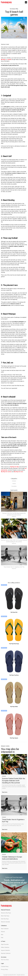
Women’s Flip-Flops (6, 913)
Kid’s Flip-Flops (5, 918)
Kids (2, 937)
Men (2, 934)
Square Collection (5, 950)
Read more (14, 516)
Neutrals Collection (6, 953)
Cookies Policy (4, 966)
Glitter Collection (5, 947)
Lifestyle (14, 481)
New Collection (5, 928)
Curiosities (14, 486)
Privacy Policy (4, 969)
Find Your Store (5, 959)
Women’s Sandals (5, 921)
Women (3, 931)
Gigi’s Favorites (5, 944)
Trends (14, 483)
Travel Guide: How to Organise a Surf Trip (14, 567)
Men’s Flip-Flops (5, 916)
